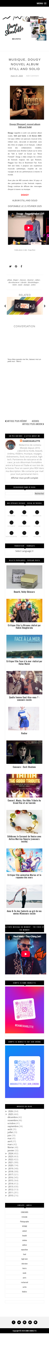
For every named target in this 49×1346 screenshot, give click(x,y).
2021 (10, 1162)
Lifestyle (24, 282)
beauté (24, 1235)
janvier (11, 1150)
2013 (10, 1186)
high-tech (24, 1259)
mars (10, 1144)
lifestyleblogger (33, 282)
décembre (13, 1117)
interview (25, 1263)
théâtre (24, 1291)
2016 (10, 1177)
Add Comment (32, 76)
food (24, 1254)
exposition (24, 1249)
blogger (16, 280)
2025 (10, 1114)
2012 (10, 1189)
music (20, 285)
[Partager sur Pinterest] (15, 266)
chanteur (30, 280)
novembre (13, 1120)
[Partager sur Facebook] (20, 266)
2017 (10, 1174)
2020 (10, 1165)
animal (24, 1231)
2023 (10, 1156)
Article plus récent (17, 421)
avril (10, 1141)
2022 (10, 1159)
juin (10, 1135)
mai (10, 1138)
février (11, 1147)
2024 (10, 1153)
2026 (10, 1111)
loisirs (15, 285)
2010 (10, 1195)
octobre (12, 1123)
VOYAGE (24, 1226)
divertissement (14, 282)
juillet (10, 1132)
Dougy (10, 133)
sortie (25, 1287)
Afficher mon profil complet (24, 477)
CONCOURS (24, 1212)
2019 (10, 1168)
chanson (23, 280)
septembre (13, 1126)
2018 (10, 1171)
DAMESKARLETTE (31, 441)
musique (27, 285)
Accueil (35, 421)
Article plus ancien (32, 424)
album (9, 280)
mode (24, 1273)
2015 (10, 1180)
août (10, 1129)
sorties (33, 285)
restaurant (24, 1282)
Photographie (24, 1221)
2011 (10, 1192)
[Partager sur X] (9, 266)
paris (24, 1277)
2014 (10, 1183)
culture (38, 280)
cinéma (24, 1240)
